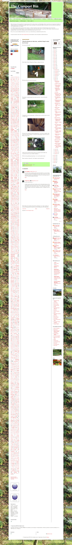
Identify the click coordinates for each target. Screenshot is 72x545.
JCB (17, 144)
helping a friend (13, 324)
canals (17, 247)
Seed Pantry (16, 196)
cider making (13, 261)
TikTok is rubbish (56, 186)
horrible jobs (12, 332)
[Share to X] (25, 163)
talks (15, 437)
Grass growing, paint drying (57, 252)
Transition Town (13, 214)
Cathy (18, 94)
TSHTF (18, 204)
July (14, 146)
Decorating (14, 113)
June (16, 146)
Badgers (16, 86)
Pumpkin (12, 185)
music (11, 359)
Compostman (17, 100)
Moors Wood (15, 170)
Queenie (16, 185)
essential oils (16, 289)
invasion (15, 340)
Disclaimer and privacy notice (27, 18)
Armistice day (16, 81)
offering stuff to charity (14, 367)
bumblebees (12, 246)
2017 (55, 62)
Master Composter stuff (15, 161)
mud (17, 358)
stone (17, 430)
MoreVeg (55, 309)
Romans (16, 193)
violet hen (13, 450)
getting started (16, 311)
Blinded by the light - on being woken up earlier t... (58, 128)
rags (11, 399)
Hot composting (13, 139)
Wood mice (17, 218)
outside (13, 371)
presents (12, 393)
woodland (13, 470)
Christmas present (13, 96)
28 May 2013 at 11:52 (35, 180)
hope (14, 331)
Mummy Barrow (56, 276)
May (55, 79)
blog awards (16, 238)
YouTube (13, 222)
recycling (12, 404)
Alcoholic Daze (56, 265)
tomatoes (13, 442)
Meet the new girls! (58, 139)
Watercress (16, 217)
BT (16, 84)
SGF (18, 194)
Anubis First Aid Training (56, 301)
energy (11, 288)
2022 (55, 55)
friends (18, 300)
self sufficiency (13, 417)
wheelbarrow (13, 459)
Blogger (48, 537)
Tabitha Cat (16, 205)
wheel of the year (16, 458)
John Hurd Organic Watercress (57, 308)
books (13, 241)
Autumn (17, 83)
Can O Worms (16, 93)
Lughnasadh (17, 154)
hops (17, 331)
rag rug (17, 398)
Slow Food (55, 345)
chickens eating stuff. (14, 257)
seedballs (12, 416)
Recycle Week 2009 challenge (15, 189)
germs (11, 310)
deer (17, 280)
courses (13, 273)
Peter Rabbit (12, 181)
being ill (13, 235)
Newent (12, 174)
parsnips (16, 376)
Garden (12, 129)
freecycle (12, 300)
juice (15, 341)
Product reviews (50, 18)
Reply (26, 177)
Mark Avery (56, 208)
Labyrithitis (16, 148)
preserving (12, 394)
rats (15, 400)
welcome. (12, 457)
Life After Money (57, 225)
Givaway (29, 165)
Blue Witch (56, 213)
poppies (15, 390)
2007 (55, 162)
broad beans (16, 241)
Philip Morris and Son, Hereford (57, 314)
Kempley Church (14, 147)
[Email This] (23, 163)
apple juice (16, 227)
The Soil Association (57, 335)
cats (16, 250)
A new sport (55, 214)
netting (15, 362)
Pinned (12, 182)
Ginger (12, 131)
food (18, 297)
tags (13, 437)
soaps (17, 425)
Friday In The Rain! (57, 239)
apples (12, 228)
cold (16, 263)
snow (18, 424)
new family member (16, 363)
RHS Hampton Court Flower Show (15, 187)
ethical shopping (13, 290)
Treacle (18, 214)
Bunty (12, 92)
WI (17, 216)
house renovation (14, 333)
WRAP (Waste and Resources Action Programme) (56, 331)
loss (12, 350)
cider (16, 260)
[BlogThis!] (24, 163)
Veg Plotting (56, 217)
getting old (12, 311)
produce (12, 396)
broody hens (17, 242)
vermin (12, 448)
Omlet (16, 175)
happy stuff (14, 321)
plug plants (13, 385)
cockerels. (13, 263)
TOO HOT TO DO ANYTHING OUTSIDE (57, 191)
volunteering (12, 451)
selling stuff (14, 418)
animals (12, 227)
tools (17, 442)
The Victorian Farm (16, 210)
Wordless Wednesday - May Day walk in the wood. (58, 146)
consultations (12, 271)
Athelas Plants (13, 83)
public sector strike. (16, 397)
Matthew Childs (17, 165)
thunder (15, 440)
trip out (17, 445)
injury (11, 339)
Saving (17, 195)
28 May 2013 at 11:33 (33, 171)
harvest (16, 322)
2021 (55, 57)
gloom (14, 312)
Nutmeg (12, 175)
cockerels (18, 262)
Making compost (17, 155)
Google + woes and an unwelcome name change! (57, 85)
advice (18, 224)
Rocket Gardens (56, 317)
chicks (12, 258)
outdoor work (13, 370)
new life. (17, 364)
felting (15, 293)
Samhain (13, 195)
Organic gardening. (14, 177)
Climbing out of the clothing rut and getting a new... (58, 119)
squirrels (18, 429)
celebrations (12, 251)
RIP (17, 187)
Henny (17, 137)
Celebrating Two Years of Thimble (57, 206)
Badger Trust (12, 86)
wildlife (13, 463)
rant (12, 400)
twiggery (12, 446)
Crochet (16, 109)
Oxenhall (12, 179)
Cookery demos (13, 106)
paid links (16, 373)
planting (12, 383)
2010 (55, 158)
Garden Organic (14, 130)
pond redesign (16, 388)
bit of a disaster (17, 237)
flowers (16, 296)
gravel (17, 315)
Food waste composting (15, 125)
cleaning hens (13, 262)
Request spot (12, 191)
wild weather (12, 461)
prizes (17, 395)
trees (12, 444)
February (56, 152)
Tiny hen (14, 212)
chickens (13, 256)
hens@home (17, 327)
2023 (55, 54)
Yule (15, 222)
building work (13, 244)
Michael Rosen (56, 269)
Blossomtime (16, 90)
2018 (55, 61)
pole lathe (17, 386)
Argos (11, 81)
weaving (12, 456)
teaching (16, 438)
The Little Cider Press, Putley (57, 320)
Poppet (13, 183)
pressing (18, 394)
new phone (12, 365)
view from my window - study (15, 449)
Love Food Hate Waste (15, 153)
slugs (12, 424)
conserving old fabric (14, 270)
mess (11, 355)
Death (13, 112)
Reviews (12, 192)
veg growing (16, 447)
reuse (13, 408)
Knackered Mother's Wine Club (57, 282)
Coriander (17, 106)
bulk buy (12, 245)
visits (17, 450)
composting (15, 269)
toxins (15, 443)
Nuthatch (16, 174)
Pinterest (15, 182)
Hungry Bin (15, 142)
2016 (55, 64)
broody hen (12, 242)
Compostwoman (27, 180)
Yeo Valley (17, 221)
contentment (13, 272)
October (56, 72)
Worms (18, 220)
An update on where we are (57, 232)
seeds (16, 416)
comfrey (16, 264)
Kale (18, 146)
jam (17, 340)
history (17, 328)
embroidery (12, 287)
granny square (17, 314)
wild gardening (16, 460)
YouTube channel (23, 20)
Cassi (11, 94)
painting (17, 374)
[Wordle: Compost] (11, 521)
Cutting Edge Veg (13, 110)
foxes (15, 298)
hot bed (17, 332)
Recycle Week (16, 188)
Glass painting (16, 132)
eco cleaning (12, 286)
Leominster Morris (13, 151)
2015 (55, 65)
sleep (14, 423)
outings (18, 370)
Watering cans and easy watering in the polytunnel (57, 137)
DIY (11, 111)
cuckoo (14, 276)
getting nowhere (16, 310)
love (14, 350)
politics (12, 387)
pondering (12, 389)
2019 (55, 59)
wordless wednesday (13, 471)
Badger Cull (16, 85)
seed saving (12, 415)
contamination (17, 271)
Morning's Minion (57, 204)
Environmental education (14, 118)
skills (11, 423)
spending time (14, 428)
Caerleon (12, 93)
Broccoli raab (17, 91)
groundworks (12, 318)
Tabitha (13, 205)
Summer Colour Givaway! (57, 108)
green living (13, 316)
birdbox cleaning (16, 236)
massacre (14, 352)
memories (16, 353)
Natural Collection (56, 311)
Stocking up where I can (57, 243)
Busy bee (55, 266)
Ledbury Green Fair (16, 149)
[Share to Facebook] (26, 163)
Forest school (13, 126)
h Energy (15, 320)
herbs (13, 328)
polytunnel (17, 387)
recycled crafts (17, 401)
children (12, 259)
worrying (17, 473)
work (18, 471)
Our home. (44, 18)
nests (11, 362)
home (15, 329)
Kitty (17, 147)
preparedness (16, 392)
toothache (12, 443)
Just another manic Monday (56, 227)
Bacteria (13, 85)
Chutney (17, 96)
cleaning (18, 261)
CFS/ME (16, 92)
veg (11, 447)
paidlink (12, 374)
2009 (55, 159)
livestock (16, 345)
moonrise (16, 356)
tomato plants (17, 441)
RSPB (11, 188)
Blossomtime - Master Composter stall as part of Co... (58, 131)
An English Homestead (56, 200)
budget (12, 243)
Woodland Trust (14, 219)
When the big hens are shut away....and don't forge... (58, 104)
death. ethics (12, 279)
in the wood (17, 337)
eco (16, 284)
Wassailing (12, 217)
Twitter (17, 215)
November (56, 71)
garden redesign (16, 305)
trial (16, 444)
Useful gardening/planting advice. (58, 112)
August (56, 75)
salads (11, 411)
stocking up (13, 430)
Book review (12, 91)
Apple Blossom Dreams (56, 246)
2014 (55, 67)
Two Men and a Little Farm (57, 189)
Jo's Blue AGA (56, 255)
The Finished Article (57, 250)
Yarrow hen (13, 221)
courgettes (18, 272)
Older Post (47, 208)
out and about (16, 369)
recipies (18, 400)
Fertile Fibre (56, 302)
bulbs (17, 244)
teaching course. (13, 439)
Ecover (15, 114)
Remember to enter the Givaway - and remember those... (58, 94)
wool (17, 470)
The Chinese (56, 182)
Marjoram (13, 156)
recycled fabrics (15, 402)
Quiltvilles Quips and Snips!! (57, 238)
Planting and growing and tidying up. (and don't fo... (58, 101)
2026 (55, 49)
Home (11, 18)
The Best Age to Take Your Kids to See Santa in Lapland (57, 278)
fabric (13, 291)
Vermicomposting (13, 216)
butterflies (16, 246)
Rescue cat (16, 191)
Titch (18, 212)
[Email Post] (33, 164)
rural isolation (12, 410)
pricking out (13, 395)
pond (13, 388)
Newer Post (24, 208)
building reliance (17, 243)
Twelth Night (13, 215)
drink (15, 283)
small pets (15, 424)
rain (13, 399)
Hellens (16, 136)
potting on (12, 392)
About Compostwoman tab (25, 34)
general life (15, 309)
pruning (12, 397)
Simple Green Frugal (15, 198)
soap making (14, 425)
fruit (11, 303)
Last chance (56, 92)
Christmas (16, 95)
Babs (18, 84)
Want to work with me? (37, 18)
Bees (11, 88)
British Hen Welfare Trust (57, 337)
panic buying (12, 375)
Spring (16, 203)
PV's (15, 179)
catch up (12, 250)
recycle (13, 401)
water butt (12, 454)
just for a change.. (56, 263)
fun (14, 304)
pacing (17, 371)
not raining (13, 366)
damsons (17, 277)
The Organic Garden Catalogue (57, 322)
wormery (12, 473)
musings (17, 359)
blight (12, 238)
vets (14, 448)
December (56, 69)
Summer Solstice (13, 204)
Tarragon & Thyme (57, 242)
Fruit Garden (16, 127)
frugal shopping (16, 302)
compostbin (12, 268)
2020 (55, 58)
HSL (15, 135)
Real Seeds (55, 315)
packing (12, 372)
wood (13, 469)
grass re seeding (13, 315)
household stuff (13, 334)
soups (18, 427)
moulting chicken (13, 357)
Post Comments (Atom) (29, 210)
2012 (55, 155)
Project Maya (16, 184)
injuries (17, 338)
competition (12, 265)
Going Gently (56, 185)
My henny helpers (57, 109)
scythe (17, 414)
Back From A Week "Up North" (57, 201)
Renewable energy (15, 190)
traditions (18, 443)
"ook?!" (55, 262)
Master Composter (15, 158)
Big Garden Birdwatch (15, 89)
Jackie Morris (13, 145)
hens (31, 165)
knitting (18, 341)
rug (17, 409)
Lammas (12, 149)
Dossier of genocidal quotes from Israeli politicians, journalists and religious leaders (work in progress (57, 272)
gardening (26, 165)
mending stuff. (16, 354)
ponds (15, 389)
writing (12, 474)
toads (13, 441)
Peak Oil (16, 180)
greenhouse (16, 317)
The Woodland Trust (57, 341)
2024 (55, 52)
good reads (13, 313)
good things (12, 314)
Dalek (14, 111)
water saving (12, 455)
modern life (14, 355)
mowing (15, 358)
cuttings (17, 276)
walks (11, 453)
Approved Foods (16, 80)
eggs (16, 286)
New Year (16, 173)
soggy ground (12, 426)
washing (14, 453)
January (56, 153)
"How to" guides (30, 20)
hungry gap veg (14, 335)
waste (17, 453)
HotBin (18, 139)
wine (12, 465)
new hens (13, 364)
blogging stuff (17, 240)
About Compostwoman (17, 18)
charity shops (17, 251)
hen (16, 324)
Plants (18, 182)
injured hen (13, 338)
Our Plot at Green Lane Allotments (57, 194)
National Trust (56, 340)
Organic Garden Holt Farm (14, 176)
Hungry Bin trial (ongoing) (14, 20)
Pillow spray (16, 181)
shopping (12, 420)
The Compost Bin (24, 6)
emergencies (16, 287)
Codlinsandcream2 (57, 177)
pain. (14, 374)
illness (17, 336)
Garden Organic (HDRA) (56, 334)
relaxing (12, 406)
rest (11, 408)
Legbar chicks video (15, 150)
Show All (60, 221)
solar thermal (17, 426)
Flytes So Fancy (56, 304)
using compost (16, 446)
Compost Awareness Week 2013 (58, 134)
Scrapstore (12, 196)
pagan (15, 372)
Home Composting (56, 328)
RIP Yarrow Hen (57, 117)
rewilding (12, 409)
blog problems (13, 239)
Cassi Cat (15, 94)
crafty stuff (14, 274)
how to (17, 334)
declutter (17, 279)
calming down (13, 247)
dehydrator (12, 281)
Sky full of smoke (56, 178)
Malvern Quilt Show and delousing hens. (58, 115)
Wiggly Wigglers (56, 323)
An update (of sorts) (58, 83)
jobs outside (12, 341)
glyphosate (17, 312)
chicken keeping (16, 253)
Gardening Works (56, 305)
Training (16, 213)
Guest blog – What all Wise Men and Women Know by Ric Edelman (57, 210)
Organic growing (14, 178)
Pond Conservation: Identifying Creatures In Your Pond (14, 477)
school (16, 413)
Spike (11, 203)
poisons (14, 386)
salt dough (14, 411)
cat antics (16, 249)
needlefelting (16, 361)
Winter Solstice (13, 218)
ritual (15, 409)
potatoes (16, 391)
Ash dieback (17, 82)
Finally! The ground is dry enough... (58, 144)
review (17, 408)
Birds (11, 90)
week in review (16, 456)
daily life (12, 277)
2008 (55, 161)
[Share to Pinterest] (27, 163)
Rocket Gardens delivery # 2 (57, 141)
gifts (11, 312)
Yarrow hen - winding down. (58, 123)
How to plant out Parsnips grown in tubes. (58, 97)
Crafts (13, 107)
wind (17, 463)
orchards (14, 368)
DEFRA (17, 110)
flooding (12, 295)
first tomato (16, 294)
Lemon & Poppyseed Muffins (57, 256)
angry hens (13, 225)
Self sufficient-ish (56, 344)
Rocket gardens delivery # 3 (57, 82)
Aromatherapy (12, 82)
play (18, 384)
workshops (15, 472)
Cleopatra (12, 97)
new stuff (16, 365)
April (56, 149)
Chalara (12, 95)
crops (11, 276)
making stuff (16, 351)
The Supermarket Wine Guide (57, 284)
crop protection (16, 275)
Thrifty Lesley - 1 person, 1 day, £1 (57, 230)
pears (15, 377)
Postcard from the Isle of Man (57, 218)
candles (12, 248)
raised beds (17, 399)
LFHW (12, 148)
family (14, 292)
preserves (16, 393)
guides (15, 319)
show (15, 420)
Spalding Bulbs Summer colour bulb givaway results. (57, 89)
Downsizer (55, 342)
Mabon (12, 155)
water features (16, 454)
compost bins (15, 267)
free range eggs (16, 299)
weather (17, 455)
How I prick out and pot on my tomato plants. (58, 125)
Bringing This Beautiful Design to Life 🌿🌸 (57, 248)
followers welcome (13, 297)
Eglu (16, 117)
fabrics (16, 291)
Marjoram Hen (17, 156)
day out (16, 278)
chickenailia (13, 254)
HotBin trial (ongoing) (57, 18)
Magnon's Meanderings (56, 182)
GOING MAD (13, 128)
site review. (12, 422)
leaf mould (17, 342)
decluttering (12, 280)
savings (15, 412)
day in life (12, 278)
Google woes (12, 133)
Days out (17, 111)
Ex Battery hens (14, 119)
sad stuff (16, 410)
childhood (16, 258)
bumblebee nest (16, 245)
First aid (18, 124)
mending (12, 354)
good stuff (17, 313)
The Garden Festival (16, 207)
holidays (12, 329)
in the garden (12, 337)
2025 (55, 51)
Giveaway (12, 132)
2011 (55, 156)
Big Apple (17, 88)
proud (17, 396)
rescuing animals (15, 407)
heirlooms (16, 323)
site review (15, 421)
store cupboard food (16, 431)
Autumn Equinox (13, 84)
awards (12, 230)
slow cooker (17, 423)
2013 (55, 68)
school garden (13, 414)
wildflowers (17, 462)
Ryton (15, 194)
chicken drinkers (14, 252)
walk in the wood (16, 452)
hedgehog (12, 323)
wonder (18, 468)
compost (17, 265)
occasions (17, 366)
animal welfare (16, 226)
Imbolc (12, 143)
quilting (13, 398)
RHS (18, 185)
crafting (18, 273)
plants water (15, 384)
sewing (17, 419)
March (56, 150)
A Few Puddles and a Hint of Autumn (57, 196)
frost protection (14, 301)
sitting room (16, 422)
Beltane (14, 88)
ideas (14, 336)
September (56, 74)
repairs (15, 406)
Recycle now (56, 329)
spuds (15, 429)
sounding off (14, 427)
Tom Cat (13, 213)
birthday (12, 237)
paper (16, 375)
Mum (17, 172)
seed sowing (16, 415)
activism (15, 224)
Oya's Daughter (27, 171)
